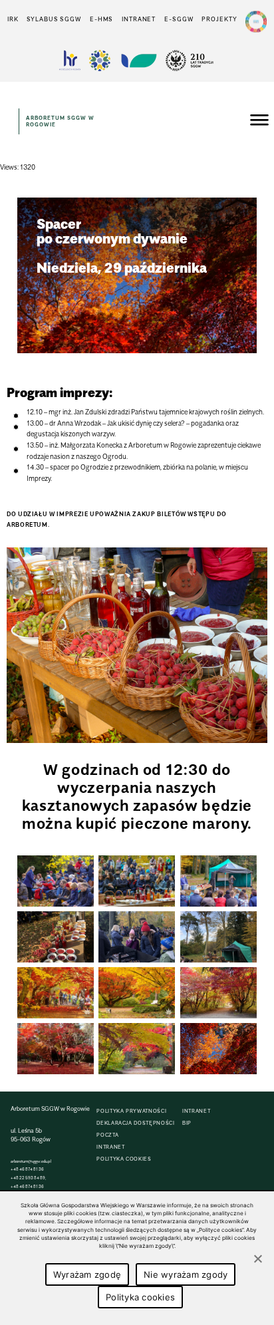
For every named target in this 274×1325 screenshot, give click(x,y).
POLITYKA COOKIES (123, 1159)
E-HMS (101, 19)
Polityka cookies (140, 1297)
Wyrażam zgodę (87, 1274)
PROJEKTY (219, 19)
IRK (13, 19)
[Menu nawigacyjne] (259, 121)
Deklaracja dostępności (135, 1123)
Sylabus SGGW (54, 19)
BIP (187, 1123)
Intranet (139, 19)
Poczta (107, 1135)
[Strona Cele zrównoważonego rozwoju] (256, 22)
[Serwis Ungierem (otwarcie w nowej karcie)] (137, 60)
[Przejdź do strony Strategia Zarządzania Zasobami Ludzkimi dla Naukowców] (69, 60)
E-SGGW (178, 19)
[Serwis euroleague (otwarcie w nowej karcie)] (99, 60)
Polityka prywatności (131, 1111)
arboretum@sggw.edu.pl (31, 1161)
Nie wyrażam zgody (185, 1274)
